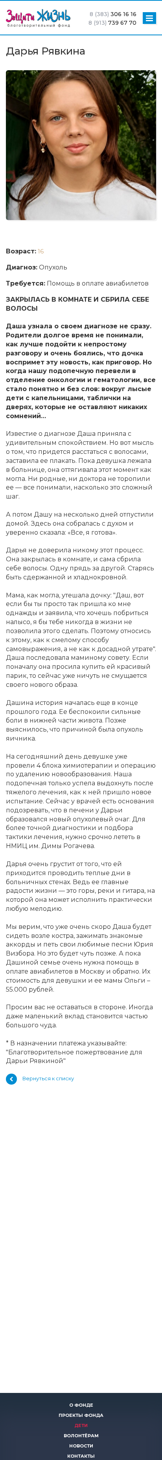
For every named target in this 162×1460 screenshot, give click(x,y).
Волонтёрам (81, 1435)
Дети (81, 1425)
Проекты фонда (81, 1415)
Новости (81, 1446)
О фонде (81, 1405)
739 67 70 (112, 22)
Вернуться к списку (48, 1079)
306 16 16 (113, 14)
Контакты (81, 1456)
